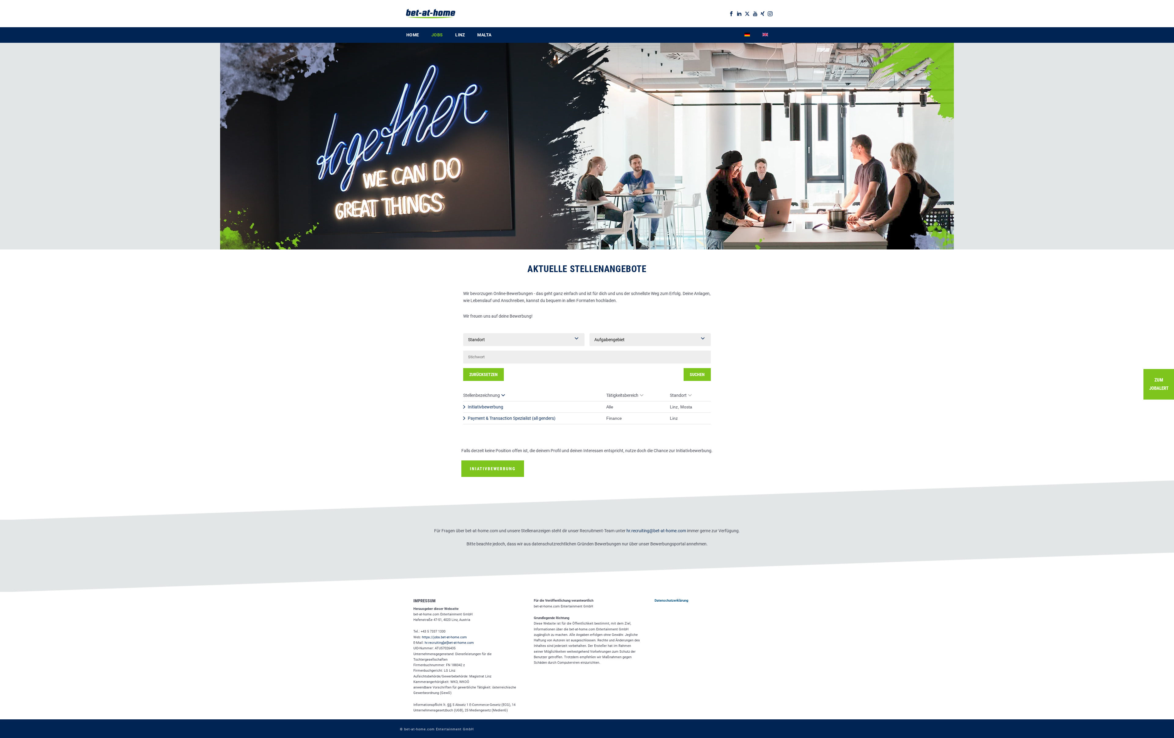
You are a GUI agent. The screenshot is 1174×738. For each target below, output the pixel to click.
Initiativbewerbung (485, 406)
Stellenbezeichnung (481, 395)
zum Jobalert (1158, 384)
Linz (460, 34)
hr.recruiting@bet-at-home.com (656, 530)
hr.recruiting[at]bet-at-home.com (449, 643)
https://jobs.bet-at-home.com (444, 637)
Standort (678, 395)
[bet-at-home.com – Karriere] (427, 13)
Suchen (697, 374)
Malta (484, 34)
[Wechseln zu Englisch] (765, 35)
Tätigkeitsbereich (622, 395)
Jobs (437, 34)
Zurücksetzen (483, 374)
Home (412, 34)
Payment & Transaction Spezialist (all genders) (512, 418)
